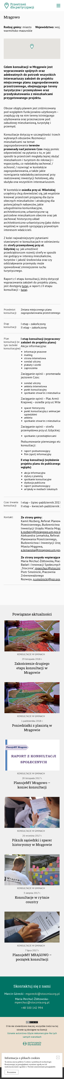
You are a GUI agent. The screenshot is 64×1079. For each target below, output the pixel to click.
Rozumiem (11, 1072)
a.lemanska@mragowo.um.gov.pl (42, 550)
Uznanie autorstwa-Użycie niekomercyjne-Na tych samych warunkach (32, 1035)
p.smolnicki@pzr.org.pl (48, 579)
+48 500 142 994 (32, 1008)
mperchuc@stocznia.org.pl (32, 1002)
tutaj (25, 286)
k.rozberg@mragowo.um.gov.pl (41, 532)
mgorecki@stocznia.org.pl (42, 994)
